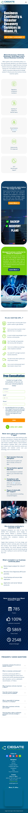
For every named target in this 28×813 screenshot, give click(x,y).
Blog (13, 770)
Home (13, 761)
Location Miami (13, 765)
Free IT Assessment (13, 771)
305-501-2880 (14, 781)
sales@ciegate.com (13, 783)
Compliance (13, 768)
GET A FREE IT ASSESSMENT (13, 37)
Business (15, 130)
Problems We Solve (13, 766)
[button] (26, 2)
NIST (14, 483)
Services (13, 763)
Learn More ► (14, 203)
